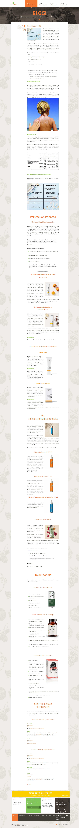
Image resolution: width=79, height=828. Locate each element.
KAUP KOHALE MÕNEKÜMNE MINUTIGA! (47, 800)
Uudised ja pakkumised (31, 3)
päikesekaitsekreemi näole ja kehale (37, 728)
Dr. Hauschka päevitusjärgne (43, 307)
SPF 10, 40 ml (43, 277)
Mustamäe (48, 815)
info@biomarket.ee (20, 824)
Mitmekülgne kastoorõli (17, 803)
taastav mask (38, 734)
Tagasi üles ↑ (29, 784)
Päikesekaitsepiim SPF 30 (43, 476)
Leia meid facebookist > (62, 824)
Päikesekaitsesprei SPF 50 (43, 452)
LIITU (40, 807)
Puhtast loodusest (53, 3)
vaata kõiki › (66, 811)
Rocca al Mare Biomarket (60, 803)
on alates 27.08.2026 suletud (61, 805)
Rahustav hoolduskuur (31, 743)
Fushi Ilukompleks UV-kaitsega (43, 615)
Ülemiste (43, 815)
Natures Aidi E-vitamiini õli (43, 587)
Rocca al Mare (36, 815)
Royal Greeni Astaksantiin (43, 655)
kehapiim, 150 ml (43, 309)
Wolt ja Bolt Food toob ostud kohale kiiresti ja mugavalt (47, 805)
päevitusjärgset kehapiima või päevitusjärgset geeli (47, 732)
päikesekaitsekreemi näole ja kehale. (39, 762)
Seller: (58, 809)
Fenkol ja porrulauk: (61, 816)
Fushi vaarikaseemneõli (43, 520)
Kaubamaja (29, 815)
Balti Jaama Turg (22, 815)
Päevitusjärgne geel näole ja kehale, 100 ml (43, 497)
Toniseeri (29, 726)
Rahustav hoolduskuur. (31, 780)
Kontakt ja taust (63, 3)
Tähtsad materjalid (42, 3)
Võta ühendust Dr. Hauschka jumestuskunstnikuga (48, 794)
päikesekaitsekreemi (51, 735)
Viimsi (54, 815)
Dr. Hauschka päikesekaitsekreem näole (43, 274)
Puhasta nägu (30, 725)
